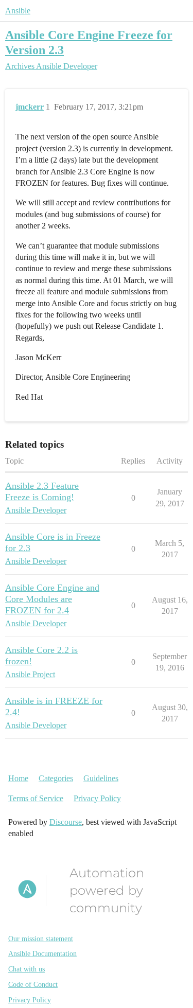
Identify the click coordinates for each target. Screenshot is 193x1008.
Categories (56, 778)
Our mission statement (40, 939)
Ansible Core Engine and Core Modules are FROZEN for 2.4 (52, 598)
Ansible (17, 10)
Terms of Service (35, 798)
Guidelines (100, 778)
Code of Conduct (33, 984)
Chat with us (26, 969)
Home (18, 778)
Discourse (65, 822)
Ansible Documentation (42, 954)
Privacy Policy (97, 798)
